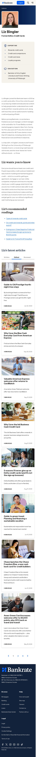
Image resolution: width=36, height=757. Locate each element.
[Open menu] (32, 3)
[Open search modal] (28, 3)
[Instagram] (10, 744)
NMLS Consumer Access (9, 677)
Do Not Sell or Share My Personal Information (16, 735)
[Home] (8, 3)
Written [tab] (6, 257)
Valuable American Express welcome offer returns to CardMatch (17, 381)
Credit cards (5, 704)
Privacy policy (6, 727)
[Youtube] (18, 744)
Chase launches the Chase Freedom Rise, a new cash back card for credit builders (17, 564)
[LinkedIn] (14, 744)
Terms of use (6, 739)
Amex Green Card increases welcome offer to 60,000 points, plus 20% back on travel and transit (17, 619)
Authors (4, 8)
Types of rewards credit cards (16, 218)
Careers (21, 704)
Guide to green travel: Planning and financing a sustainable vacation (15, 518)
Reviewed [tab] (27, 257)
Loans (3, 708)
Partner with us (23, 712)
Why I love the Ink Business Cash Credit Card (16, 425)
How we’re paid (24, 697)
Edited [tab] (16, 257)
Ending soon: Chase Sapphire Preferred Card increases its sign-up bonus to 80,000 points (20, 232)
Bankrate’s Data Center (9, 712)
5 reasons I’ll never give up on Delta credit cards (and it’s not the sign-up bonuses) (18, 472)
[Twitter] (6, 744)
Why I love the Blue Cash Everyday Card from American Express (18, 335)
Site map (22, 700)
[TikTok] (22, 744)
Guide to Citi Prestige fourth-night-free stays (17, 285)
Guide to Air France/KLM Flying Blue (19, 239)
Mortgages (5, 697)
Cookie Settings (7, 731)
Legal (3, 723)
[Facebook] (3, 744)
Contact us (22, 708)
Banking (4, 700)
